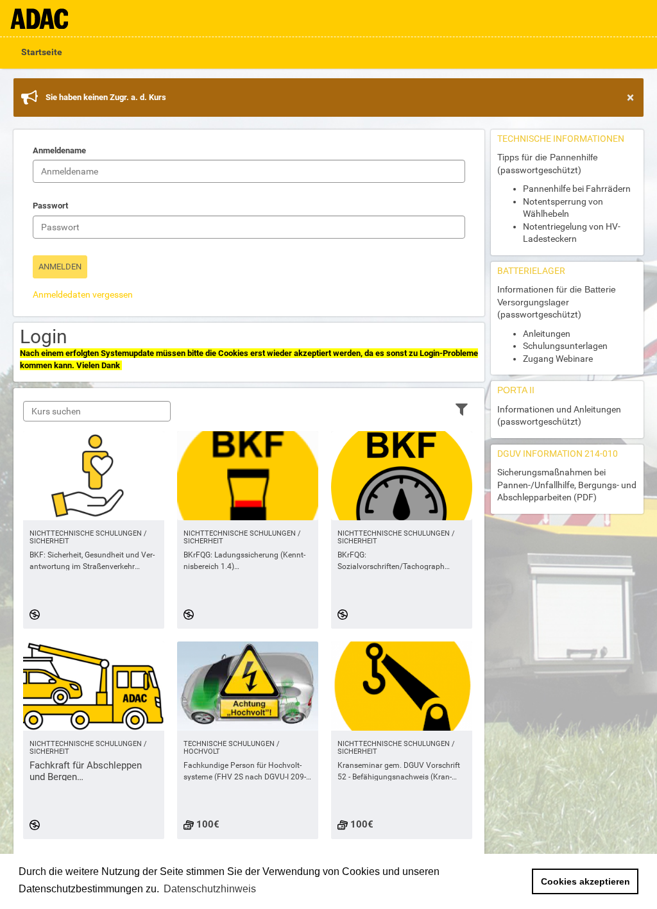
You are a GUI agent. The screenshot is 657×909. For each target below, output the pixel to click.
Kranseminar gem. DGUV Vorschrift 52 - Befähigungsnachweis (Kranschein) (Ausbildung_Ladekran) (398, 772)
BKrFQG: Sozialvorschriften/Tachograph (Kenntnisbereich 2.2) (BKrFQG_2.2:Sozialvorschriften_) (394, 561)
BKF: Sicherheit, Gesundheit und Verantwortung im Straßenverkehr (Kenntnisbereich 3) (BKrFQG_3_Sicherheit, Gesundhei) (92, 561)
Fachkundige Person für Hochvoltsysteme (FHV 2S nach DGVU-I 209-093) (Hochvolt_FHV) (244, 772)
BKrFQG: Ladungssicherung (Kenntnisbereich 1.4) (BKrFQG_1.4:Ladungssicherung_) (244, 561)
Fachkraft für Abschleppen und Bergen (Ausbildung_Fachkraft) (86, 771)
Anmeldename (59, 150)
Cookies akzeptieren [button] (585, 881)
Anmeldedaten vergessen (83, 294)
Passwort (50, 205)
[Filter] (462, 408)
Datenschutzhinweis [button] (210, 888)
